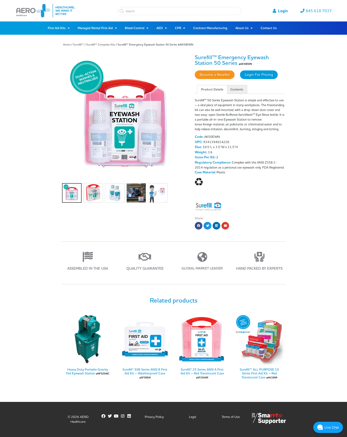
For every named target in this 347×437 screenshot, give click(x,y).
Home (66, 45)
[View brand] (208, 206)
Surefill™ (78, 45)
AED (159, 28)
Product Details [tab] (212, 89)
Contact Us (269, 28)
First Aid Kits (57, 28)
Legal (192, 417)
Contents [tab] (236, 89)
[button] (198, 226)
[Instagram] (122, 416)
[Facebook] (103, 416)
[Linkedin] (129, 416)
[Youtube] (116, 416)
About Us (242, 28)
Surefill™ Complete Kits (100, 45)
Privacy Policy (154, 417)
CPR (178, 28)
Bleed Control (134, 28)
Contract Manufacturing (210, 28)
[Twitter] (110, 416)
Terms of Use (231, 417)
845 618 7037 (319, 11)
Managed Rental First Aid (95, 28)
